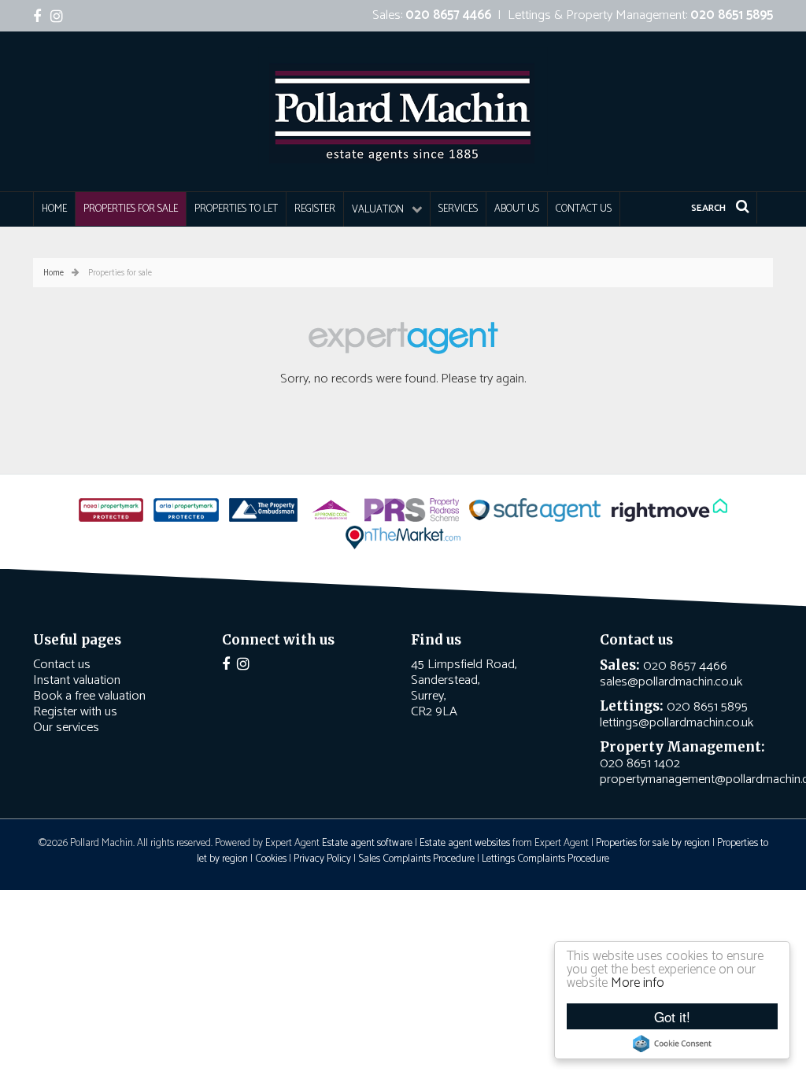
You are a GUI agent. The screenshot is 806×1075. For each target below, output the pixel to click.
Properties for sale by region (653, 843)
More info (637, 983)
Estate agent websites (465, 843)
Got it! (672, 1016)
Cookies (271, 858)
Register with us (75, 711)
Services (458, 209)
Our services (66, 727)
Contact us (584, 209)
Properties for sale (130, 209)
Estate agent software (367, 843)
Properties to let (236, 209)
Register (314, 209)
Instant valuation (76, 680)
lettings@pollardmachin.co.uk (676, 722)
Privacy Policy (322, 858)
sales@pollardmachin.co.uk (671, 682)
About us (516, 209)
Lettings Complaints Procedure (545, 858)
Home (54, 209)
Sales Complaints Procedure (416, 858)
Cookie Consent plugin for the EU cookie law (672, 1043)
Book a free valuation (89, 696)
